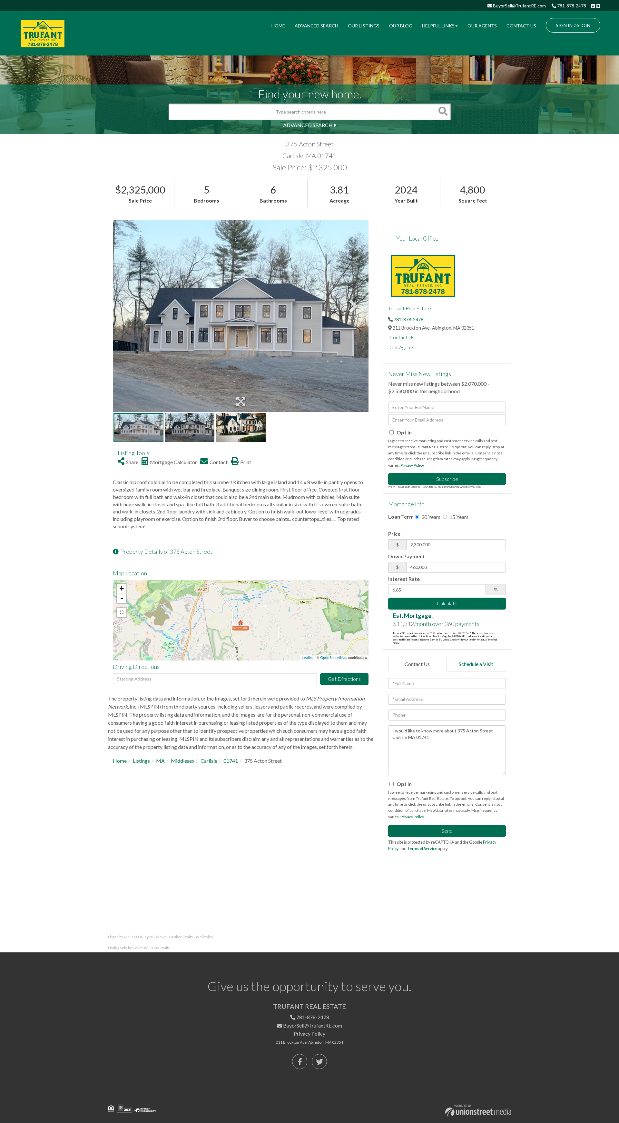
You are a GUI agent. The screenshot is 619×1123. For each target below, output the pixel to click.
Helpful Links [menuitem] (438, 25)
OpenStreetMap (333, 657)
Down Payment (406, 556)
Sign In (564, 25)
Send (447, 831)
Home (120, 761)
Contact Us (401, 337)
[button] (443, 112)
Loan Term (401, 516)
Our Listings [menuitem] (363, 25)
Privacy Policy (412, 465)
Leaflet (308, 657)
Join (585, 25)
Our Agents (401, 347)
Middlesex (182, 761)
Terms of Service (422, 848)
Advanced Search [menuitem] (316, 25)
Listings (141, 761)
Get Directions (344, 679)
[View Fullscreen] (121, 612)
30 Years (430, 517)
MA (160, 761)
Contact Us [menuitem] (521, 25)
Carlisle (209, 761)
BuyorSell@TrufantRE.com (519, 5)
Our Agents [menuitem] (482, 25)
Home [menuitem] (278, 25)
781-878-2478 (571, 5)
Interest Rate (404, 579)
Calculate (447, 603)
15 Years (458, 517)
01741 (230, 761)
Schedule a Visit (476, 664)
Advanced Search (308, 125)
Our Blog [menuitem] (400, 25)
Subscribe (447, 479)
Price (394, 534)
